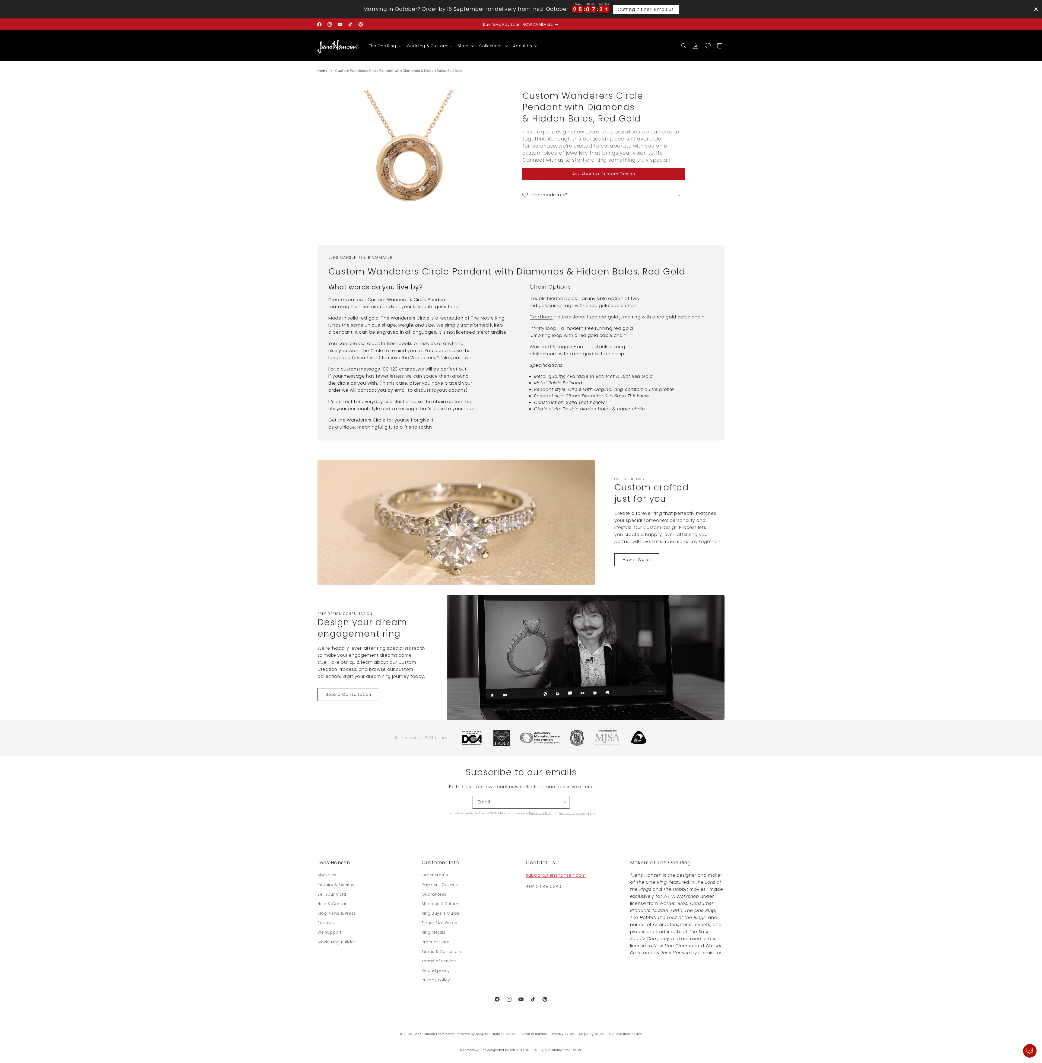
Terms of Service (572, 813)
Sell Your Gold (331, 894)
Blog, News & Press (336, 913)
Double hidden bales (553, 298)
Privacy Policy (540, 813)
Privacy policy (563, 1034)
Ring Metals (434, 932)
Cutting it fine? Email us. (646, 9)
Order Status (435, 875)
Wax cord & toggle (551, 347)
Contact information (625, 1034)
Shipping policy (591, 1034)
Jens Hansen (424, 1034)
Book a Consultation (348, 694)
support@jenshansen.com (556, 875)
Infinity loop (543, 328)
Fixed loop (541, 317)
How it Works (636, 559)
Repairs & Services (336, 885)
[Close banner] (1036, 9)
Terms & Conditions (442, 951)
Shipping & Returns (441, 903)
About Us (326, 875)
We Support (329, 932)
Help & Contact (333, 903)
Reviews (325, 922)
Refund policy (436, 970)
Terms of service (533, 1034)
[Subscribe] (564, 802)
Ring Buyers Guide (440, 913)
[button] (385, 46)
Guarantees (434, 894)
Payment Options (440, 885)
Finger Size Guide (439, 922)
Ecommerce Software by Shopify (462, 1034)
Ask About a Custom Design (603, 174)
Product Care (435, 942)
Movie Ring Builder (336, 942)
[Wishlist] (708, 46)
